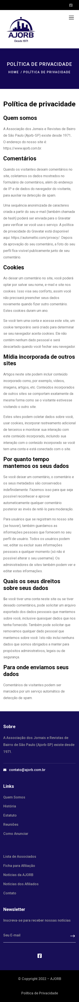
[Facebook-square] (39, 955)
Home (13, 72)
